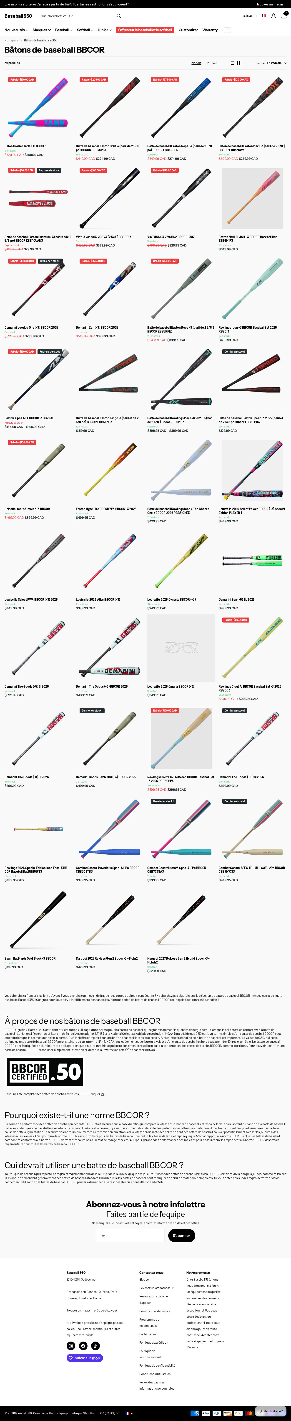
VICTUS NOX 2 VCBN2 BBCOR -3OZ (171, 237)
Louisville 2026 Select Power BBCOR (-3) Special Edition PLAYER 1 (252, 511)
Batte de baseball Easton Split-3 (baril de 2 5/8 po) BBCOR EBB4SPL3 (107, 148)
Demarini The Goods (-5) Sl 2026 (27, 686)
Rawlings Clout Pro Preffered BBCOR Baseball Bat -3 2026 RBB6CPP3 (180, 779)
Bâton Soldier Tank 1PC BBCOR (25, 146)
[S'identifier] (273, 16)
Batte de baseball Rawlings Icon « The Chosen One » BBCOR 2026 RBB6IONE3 (178, 511)
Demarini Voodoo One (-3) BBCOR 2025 (31, 327)
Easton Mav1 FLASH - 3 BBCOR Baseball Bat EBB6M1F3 (248, 239)
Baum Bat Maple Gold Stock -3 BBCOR (30, 958)
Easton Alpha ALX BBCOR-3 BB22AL (29, 418)
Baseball (62, 30)
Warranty (210, 30)
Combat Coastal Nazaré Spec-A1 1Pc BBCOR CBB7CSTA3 (176, 870)
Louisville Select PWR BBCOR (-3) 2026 (31, 599)
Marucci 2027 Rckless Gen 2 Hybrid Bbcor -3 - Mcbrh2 (178, 960)
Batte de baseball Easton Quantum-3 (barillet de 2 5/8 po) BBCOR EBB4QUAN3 (38, 239)
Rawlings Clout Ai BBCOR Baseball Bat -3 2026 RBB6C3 (250, 688)
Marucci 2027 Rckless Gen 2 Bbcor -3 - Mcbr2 (107, 958)
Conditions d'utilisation (155, 1374)
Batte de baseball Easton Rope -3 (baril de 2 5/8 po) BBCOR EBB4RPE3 (179, 148)
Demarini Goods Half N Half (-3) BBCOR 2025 (106, 777)
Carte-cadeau (148, 1334)
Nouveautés (15, 30)
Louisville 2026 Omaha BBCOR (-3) (170, 686)
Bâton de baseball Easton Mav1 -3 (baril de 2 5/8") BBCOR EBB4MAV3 (252, 148)
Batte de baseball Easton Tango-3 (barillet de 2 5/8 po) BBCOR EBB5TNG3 (107, 420)
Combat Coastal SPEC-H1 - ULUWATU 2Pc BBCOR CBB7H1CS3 (252, 870)
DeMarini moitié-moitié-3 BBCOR (27, 509)
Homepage (11, 40)
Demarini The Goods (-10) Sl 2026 (241, 777)
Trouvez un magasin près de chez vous (92, 1310)
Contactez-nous (151, 1273)
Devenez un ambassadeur (156, 1288)
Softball (83, 30)
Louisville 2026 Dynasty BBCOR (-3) (171, 599)
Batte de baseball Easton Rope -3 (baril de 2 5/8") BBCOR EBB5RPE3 (180, 329)
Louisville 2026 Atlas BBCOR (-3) (98, 599)
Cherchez (119, 16)
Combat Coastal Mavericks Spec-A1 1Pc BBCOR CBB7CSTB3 (107, 870)
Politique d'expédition (153, 1342)
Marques (40, 30)
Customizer (188, 30)
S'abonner (182, 1235)
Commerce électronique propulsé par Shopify (63, 1413)
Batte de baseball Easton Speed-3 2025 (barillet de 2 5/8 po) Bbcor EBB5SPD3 (251, 420)
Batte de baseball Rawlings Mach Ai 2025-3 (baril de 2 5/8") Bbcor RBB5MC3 (180, 420)
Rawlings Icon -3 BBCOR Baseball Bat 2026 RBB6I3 (248, 329)
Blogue (144, 1279)
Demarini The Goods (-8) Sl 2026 (27, 777)
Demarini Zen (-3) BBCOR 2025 (97, 327)
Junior (103, 30)
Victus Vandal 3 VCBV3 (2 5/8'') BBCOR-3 (104, 237)
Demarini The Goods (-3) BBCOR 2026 (102, 686)
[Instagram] (71, 1346)
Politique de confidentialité (157, 1365)
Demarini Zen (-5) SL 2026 (237, 599)
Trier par (259, 63)
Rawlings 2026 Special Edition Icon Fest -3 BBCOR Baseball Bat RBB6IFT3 (36, 870)
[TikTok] (95, 1346)
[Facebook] (83, 1346)
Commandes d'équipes (154, 1311)
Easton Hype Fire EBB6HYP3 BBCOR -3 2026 (106, 509)
